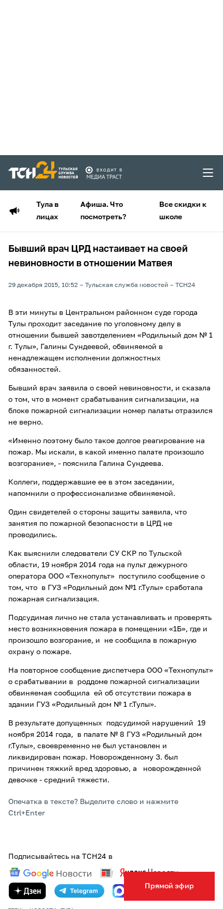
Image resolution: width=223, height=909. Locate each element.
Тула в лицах (47, 211)
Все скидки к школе (182, 211)
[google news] (50, 873)
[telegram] (79, 891)
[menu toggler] (208, 172)
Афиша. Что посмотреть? (103, 211)
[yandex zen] (27, 891)
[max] (119, 891)
